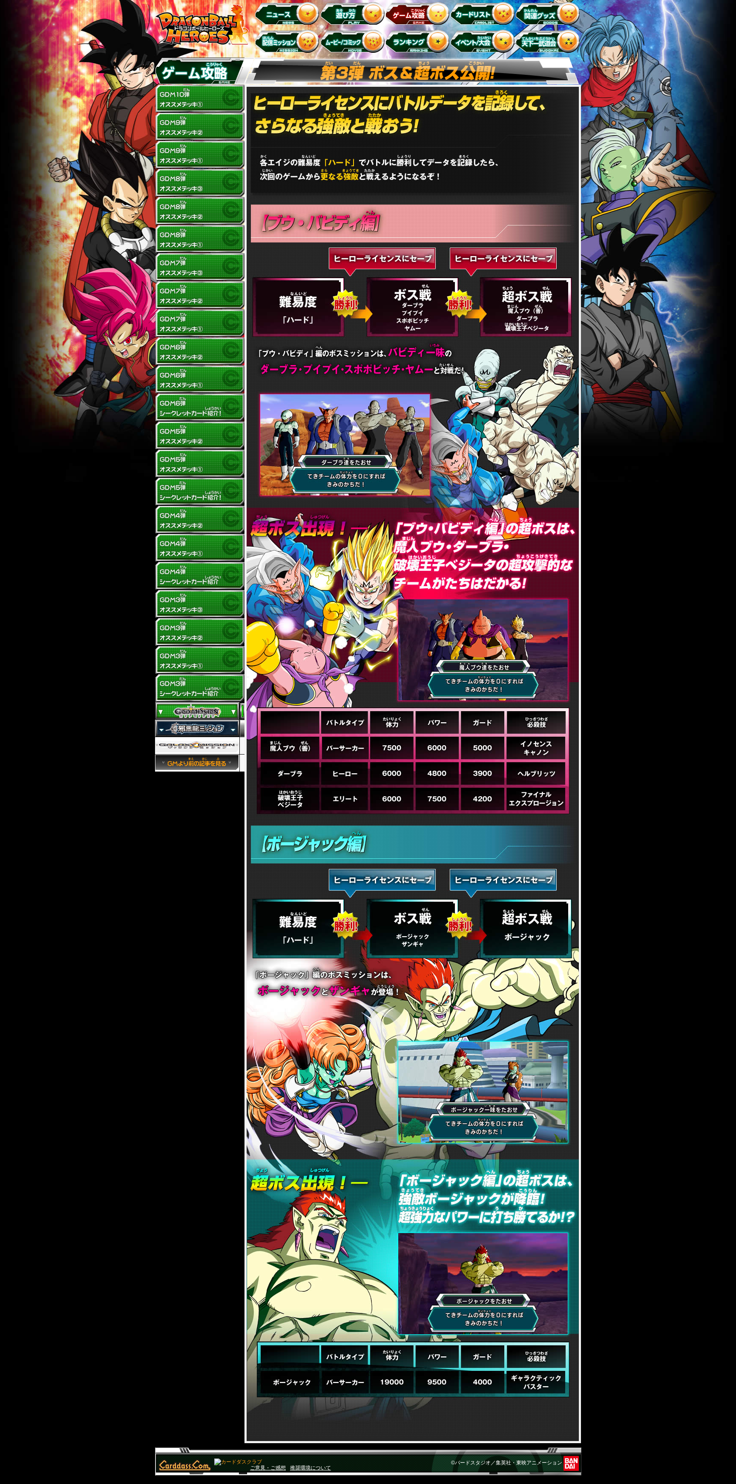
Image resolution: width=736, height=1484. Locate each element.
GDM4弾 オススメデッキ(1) (199, 548)
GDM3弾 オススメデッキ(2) (199, 632)
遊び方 (353, 13)
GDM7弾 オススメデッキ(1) (199, 323)
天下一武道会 (549, 41)
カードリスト (484, 13)
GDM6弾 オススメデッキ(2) (199, 351)
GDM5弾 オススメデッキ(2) (199, 436)
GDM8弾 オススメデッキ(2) (199, 211)
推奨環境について (310, 1468)
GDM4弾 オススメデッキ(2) (199, 520)
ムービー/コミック (353, 41)
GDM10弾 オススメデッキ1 (199, 99)
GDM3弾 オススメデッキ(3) (199, 604)
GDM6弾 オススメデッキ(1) (199, 379)
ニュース (288, 13)
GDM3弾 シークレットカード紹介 (199, 688)
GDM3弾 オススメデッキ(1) (199, 660)
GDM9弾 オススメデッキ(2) (199, 127)
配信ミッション (288, 41)
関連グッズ (549, 13)
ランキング (418, 41)
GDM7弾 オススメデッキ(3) (199, 267)
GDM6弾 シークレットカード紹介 (199, 407)
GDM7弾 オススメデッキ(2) (199, 295)
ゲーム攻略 (418, 13)
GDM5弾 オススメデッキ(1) (199, 464)
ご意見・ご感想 (268, 1468)
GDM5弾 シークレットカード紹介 (199, 492)
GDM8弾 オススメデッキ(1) (199, 239)
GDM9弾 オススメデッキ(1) (199, 155)
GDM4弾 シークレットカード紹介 (199, 576)
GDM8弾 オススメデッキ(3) (199, 183)
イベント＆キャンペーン (484, 41)
